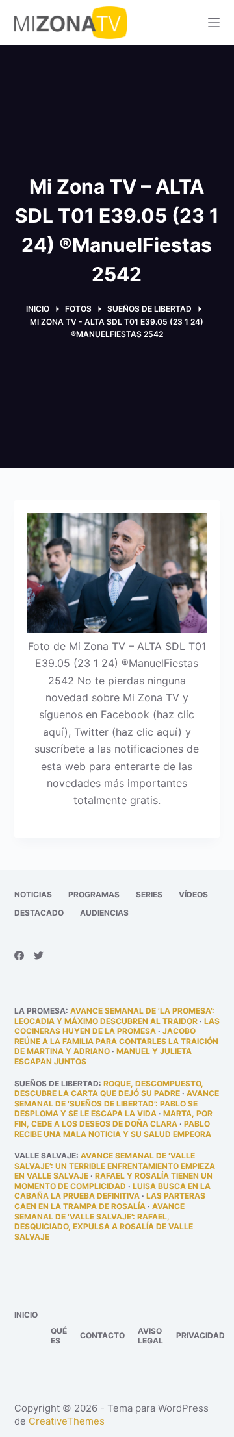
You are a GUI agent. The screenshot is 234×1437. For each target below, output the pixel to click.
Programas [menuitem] (94, 894)
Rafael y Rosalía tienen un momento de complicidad (113, 1181)
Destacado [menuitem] (39, 913)
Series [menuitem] (149, 894)
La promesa (40, 1011)
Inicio (26, 1314)
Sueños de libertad (56, 1083)
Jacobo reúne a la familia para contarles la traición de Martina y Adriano (116, 1041)
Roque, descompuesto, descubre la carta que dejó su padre (108, 1089)
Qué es (59, 1336)
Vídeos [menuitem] (193, 894)
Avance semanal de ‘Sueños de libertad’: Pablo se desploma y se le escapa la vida (116, 1103)
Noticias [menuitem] (33, 894)
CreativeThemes (67, 1421)
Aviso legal (150, 1336)
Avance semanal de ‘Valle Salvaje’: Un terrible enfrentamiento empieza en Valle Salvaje (114, 1166)
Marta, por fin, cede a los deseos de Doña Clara (113, 1118)
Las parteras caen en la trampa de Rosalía (109, 1201)
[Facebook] (19, 955)
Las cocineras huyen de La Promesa (117, 1026)
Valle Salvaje (45, 1155)
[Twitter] (39, 955)
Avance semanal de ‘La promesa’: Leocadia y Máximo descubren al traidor (114, 1016)
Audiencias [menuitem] (104, 913)
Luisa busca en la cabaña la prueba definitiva (112, 1191)
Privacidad (200, 1335)
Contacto (102, 1335)
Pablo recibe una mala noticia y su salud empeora (112, 1129)
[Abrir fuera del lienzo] (214, 23)
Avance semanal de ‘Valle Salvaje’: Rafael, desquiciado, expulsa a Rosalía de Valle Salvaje (103, 1221)
